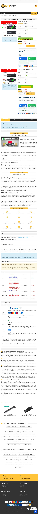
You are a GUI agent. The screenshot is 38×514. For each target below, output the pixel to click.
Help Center (22, 485)
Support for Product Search (23, 237)
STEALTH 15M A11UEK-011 (14, 251)
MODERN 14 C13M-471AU (14, 247)
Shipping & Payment (23, 119)
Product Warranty (4, 486)
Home (2, 15)
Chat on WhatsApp (32, 58)
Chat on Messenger (24, 58)
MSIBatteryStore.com (11, 508)
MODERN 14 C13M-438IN (5, 247)
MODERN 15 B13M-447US (5, 251)
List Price (20, 41)
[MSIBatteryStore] (8, 6)
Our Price (20, 43)
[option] (9, 28)
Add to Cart (31, 45)
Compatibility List (14, 119)
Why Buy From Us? (5, 487)
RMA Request (22, 495)
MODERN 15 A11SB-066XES (32, 247)
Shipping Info (4, 494)
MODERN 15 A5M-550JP (22, 249)
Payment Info (4, 495)
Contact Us (34, 13)
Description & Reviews (6, 119)
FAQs (32, 119)
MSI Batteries (6, 15)
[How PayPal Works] (22, 505)
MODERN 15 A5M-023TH (5, 249)
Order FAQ (22, 486)
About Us (3, 485)
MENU (3, 13)
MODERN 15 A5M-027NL (14, 249)
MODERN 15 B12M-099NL (32, 249)
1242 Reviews (26, 23)
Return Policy (22, 487)
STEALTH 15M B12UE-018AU (32, 251)
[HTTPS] (28, 505)
